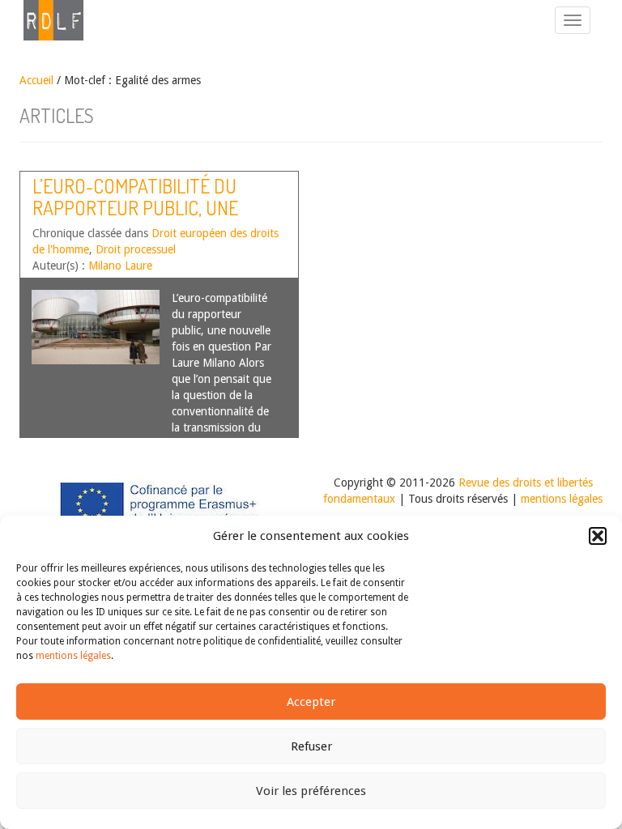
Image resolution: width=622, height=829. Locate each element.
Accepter (311, 702)
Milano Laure (120, 265)
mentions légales (73, 655)
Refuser (311, 746)
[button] (598, 536)
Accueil (36, 80)
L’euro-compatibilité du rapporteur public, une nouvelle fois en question (147, 207)
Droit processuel (136, 249)
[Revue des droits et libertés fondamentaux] (45, 20)
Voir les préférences (311, 791)
